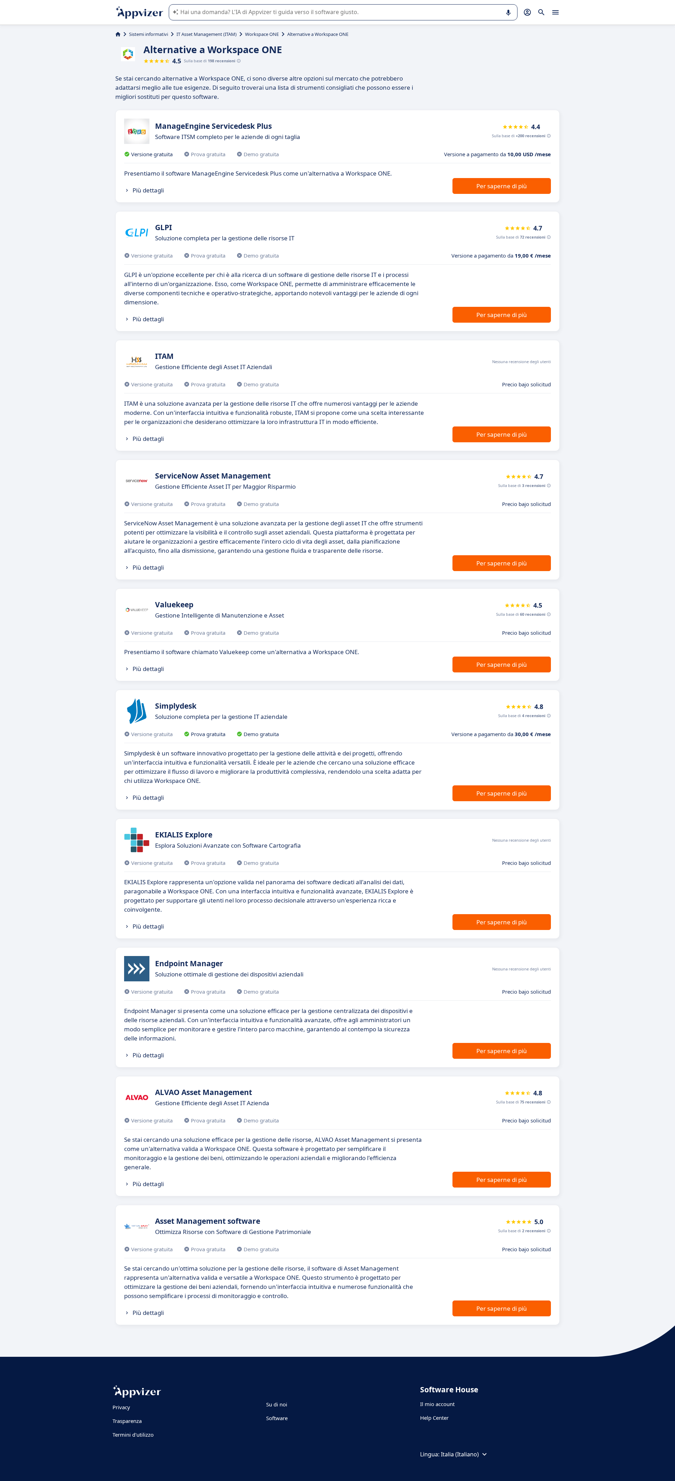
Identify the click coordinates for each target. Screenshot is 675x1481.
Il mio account (437, 1403)
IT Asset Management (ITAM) (206, 34)
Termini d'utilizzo (133, 1434)
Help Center (434, 1417)
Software (277, 1418)
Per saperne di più (501, 186)
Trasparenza (127, 1420)
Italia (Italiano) (460, 1454)
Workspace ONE (262, 34)
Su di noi (276, 1404)
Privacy (121, 1407)
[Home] (118, 34)
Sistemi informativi (148, 34)
